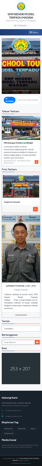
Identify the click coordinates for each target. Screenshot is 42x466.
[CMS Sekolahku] (21, 368)
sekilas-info (8, 429)
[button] (5, 66)
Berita (33, 429)
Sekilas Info (22, 429)
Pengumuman (9, 433)
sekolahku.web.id (25, 463)
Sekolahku (8, 328)
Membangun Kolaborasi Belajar (18, 143)
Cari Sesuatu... (22, 25)
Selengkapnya (21, 315)
